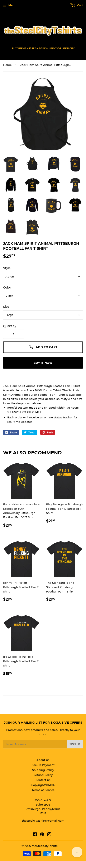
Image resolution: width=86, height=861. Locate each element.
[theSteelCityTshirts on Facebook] (35, 835)
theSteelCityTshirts (45, 845)
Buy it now (43, 363)
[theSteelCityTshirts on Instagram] (49, 835)
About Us (43, 760)
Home (7, 65)
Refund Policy (43, 775)
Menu (12, 5)
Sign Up (75, 744)
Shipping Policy (43, 770)
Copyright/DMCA (43, 785)
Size (6, 307)
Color (7, 287)
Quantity (9, 326)
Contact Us (43, 780)
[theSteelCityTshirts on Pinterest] (42, 835)
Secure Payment (43, 765)
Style (7, 268)
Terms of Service (43, 790)
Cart (79, 5)
